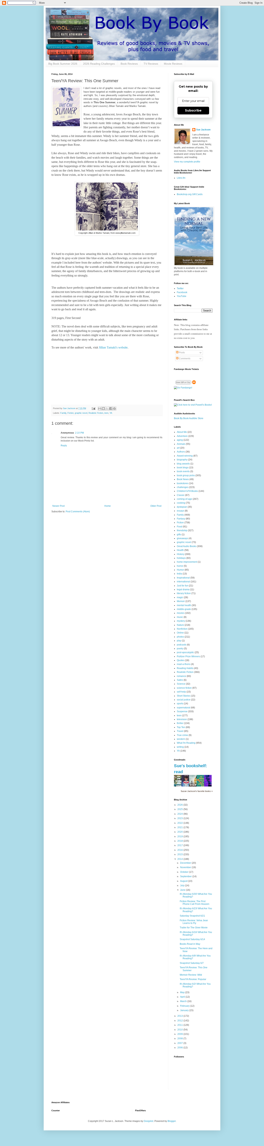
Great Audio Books (186, 546)
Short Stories (183, 695)
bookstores (182, 483)
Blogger (172, 1121)
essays (180, 510)
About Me (182, 432)
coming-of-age (184, 499)
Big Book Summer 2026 (62, 63)
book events (183, 471)
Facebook (182, 292)
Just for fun (182, 585)
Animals (181, 444)
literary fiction (184, 593)
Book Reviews (129, 63)
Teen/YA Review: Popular (193, 979)
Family (63, 413)
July (182, 885)
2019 (180, 836)
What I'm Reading (186, 743)
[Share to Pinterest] (114, 408)
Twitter (180, 288)
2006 (180, 1047)
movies (180, 613)
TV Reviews (151, 63)
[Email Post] (93, 408)
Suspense (182, 711)
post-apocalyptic (185, 652)
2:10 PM (79, 432)
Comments (184, 358)
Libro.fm (181, 178)
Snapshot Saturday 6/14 (192, 939)
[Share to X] (107, 408)
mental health (184, 605)
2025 (180, 809)
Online (180, 632)
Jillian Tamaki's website (113, 347)
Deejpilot (148, 1121)
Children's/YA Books (187, 491)
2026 (180, 804)
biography (182, 459)
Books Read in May (190, 944)
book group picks (186, 475)
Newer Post (58, 506)
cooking (181, 503)
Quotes (180, 660)
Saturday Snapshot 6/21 (192, 915)
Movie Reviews (173, 63)
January (184, 1010)
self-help (181, 691)
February (185, 1006)
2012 (180, 1020)
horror (180, 566)
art (178, 448)
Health (180, 550)
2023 (180, 818)
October (184, 872)
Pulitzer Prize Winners (188, 656)
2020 (180, 832)
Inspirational (183, 577)
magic (180, 597)
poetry (180, 648)
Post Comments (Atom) (78, 511)
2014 (180, 859)
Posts (181, 352)
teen (106, 413)
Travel (180, 731)
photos (180, 636)
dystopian (182, 507)
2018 (180, 841)
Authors (181, 451)
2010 (180, 1029)
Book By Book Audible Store (188, 418)
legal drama (183, 589)
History (180, 554)
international (183, 581)
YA (111, 413)
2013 (180, 1016)
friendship (182, 530)
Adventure (182, 436)
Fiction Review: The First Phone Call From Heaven (194, 902)
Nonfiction (182, 629)
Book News (183, 479)
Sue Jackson (203, 129)
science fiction (184, 688)
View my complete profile (187, 161)
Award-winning (185, 455)
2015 (180, 854)
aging (180, 440)
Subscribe (193, 110)
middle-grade (184, 609)
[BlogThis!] (103, 408)
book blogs (182, 467)
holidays (181, 558)
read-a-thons (183, 664)
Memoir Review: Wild (191, 974)
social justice (183, 699)
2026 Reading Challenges (99, 63)
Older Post (155, 506)
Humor (180, 569)
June (183, 890)
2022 (180, 823)
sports (180, 703)
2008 (180, 1038)
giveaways (182, 538)
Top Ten (181, 727)
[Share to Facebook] (111, 408)
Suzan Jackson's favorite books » (197, 791)
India (179, 573)
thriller (180, 723)
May (182, 992)
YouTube (181, 296)
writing (180, 747)
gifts (179, 534)
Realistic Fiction (96, 413)
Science (181, 684)
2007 (180, 1043)
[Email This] (100, 408)
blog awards (183, 463)
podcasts (181, 644)
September (186, 876)
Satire (180, 680)
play (179, 640)
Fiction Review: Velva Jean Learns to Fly (194, 921)
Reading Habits (185, 668)
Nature (180, 625)
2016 (180, 850)
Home (107, 506)
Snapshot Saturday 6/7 (192, 963)
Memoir (181, 601)
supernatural (183, 707)
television (182, 719)
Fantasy (181, 518)
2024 (180, 814)
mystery (181, 621)
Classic (181, 495)
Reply (64, 445)
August (184, 881)
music (180, 617)
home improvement (187, 562)
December (186, 863)
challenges (182, 487)
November (186, 867)
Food (179, 526)
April (183, 996)
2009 (180, 1034)
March (183, 1001)
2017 (180, 845)
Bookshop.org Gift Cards (190, 194)
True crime (182, 735)
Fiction (70, 413)
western (181, 739)
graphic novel (81, 413)
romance (181, 676)
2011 (180, 1025)
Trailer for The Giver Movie (194, 927)
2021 (180, 827)
